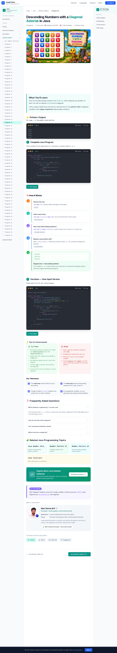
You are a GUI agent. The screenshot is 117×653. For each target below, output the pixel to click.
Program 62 (8, 235)
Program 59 (8, 226)
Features (93, 3)
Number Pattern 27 (58, 446)
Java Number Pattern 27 (78, 554)
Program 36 (8, 153)
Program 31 (8, 138)
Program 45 (8, 182)
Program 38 (8, 160)
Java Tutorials (35, 458)
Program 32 (8, 141)
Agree (88, 650)
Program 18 (8, 97)
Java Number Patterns (36, 446)
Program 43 (8, 175)
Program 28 (8, 129)
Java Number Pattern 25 (36, 554)
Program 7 (8, 63)
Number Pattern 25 (80, 446)
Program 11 (8, 75)
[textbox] (58, 169)
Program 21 (8, 107)
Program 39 (8, 163)
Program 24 (8, 116)
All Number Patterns (12, 41)
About (100, 3)
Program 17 (8, 94)
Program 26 (8, 122)
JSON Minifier (100, 21)
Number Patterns (44, 11)
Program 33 (8, 144)
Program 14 (8, 85)
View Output (33, 187)
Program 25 (8, 119)
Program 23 (8, 113)
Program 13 (8, 82)
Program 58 (8, 222)
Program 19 (8, 100)
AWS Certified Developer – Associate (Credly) (58, 527)
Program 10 (8, 72)
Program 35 (8, 150)
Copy (86, 125)
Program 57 (8, 219)
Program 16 (8, 91)
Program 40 (8, 166)
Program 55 (8, 213)
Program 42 (8, 172)
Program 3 (8, 50)
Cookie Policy (78, 650)
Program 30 (8, 135)
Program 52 (8, 204)
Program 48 (8, 191)
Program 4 (8, 53)
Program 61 (8, 232)
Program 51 (8, 201)
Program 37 (8, 157)
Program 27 (8, 125)
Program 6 (8, 60)
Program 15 (8, 88)
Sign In (111, 3)
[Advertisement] (64, 78)
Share (43, 540)
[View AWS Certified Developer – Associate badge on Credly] (37, 516)
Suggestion (66, 540)
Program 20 (8, 103)
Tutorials (74, 3)
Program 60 (8, 229)
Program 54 (8, 210)
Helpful (32, 540)
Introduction (6, 19)
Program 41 (8, 169)
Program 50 (8, 197)
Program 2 (8, 47)
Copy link (54, 540)
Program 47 (8, 188)
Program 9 (8, 69)
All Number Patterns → (78, 474)
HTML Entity (99, 28)
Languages (83, 3)
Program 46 (8, 185)
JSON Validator (100, 18)
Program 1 (8, 44)
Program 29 (8, 132)
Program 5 (8, 56)
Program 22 (8, 110)
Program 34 (8, 147)
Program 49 (8, 194)
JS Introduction (100, 24)
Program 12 (8, 78)
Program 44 (8, 179)
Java (34, 11)
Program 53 (8, 207)
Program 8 (8, 66)
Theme (79, 125)
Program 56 (8, 216)
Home (28, 11)
